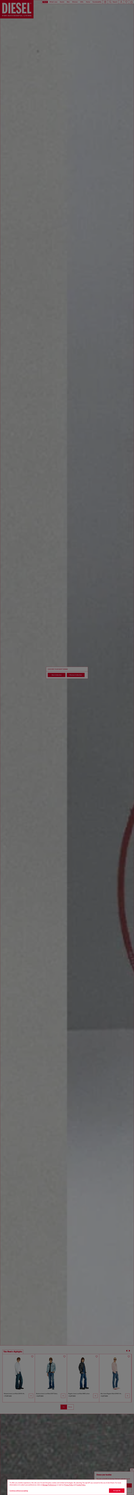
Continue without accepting (19, 1490)
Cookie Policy (80, 1485)
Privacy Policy (68, 1485)
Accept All (116, 1490)
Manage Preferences (49, 1485)
